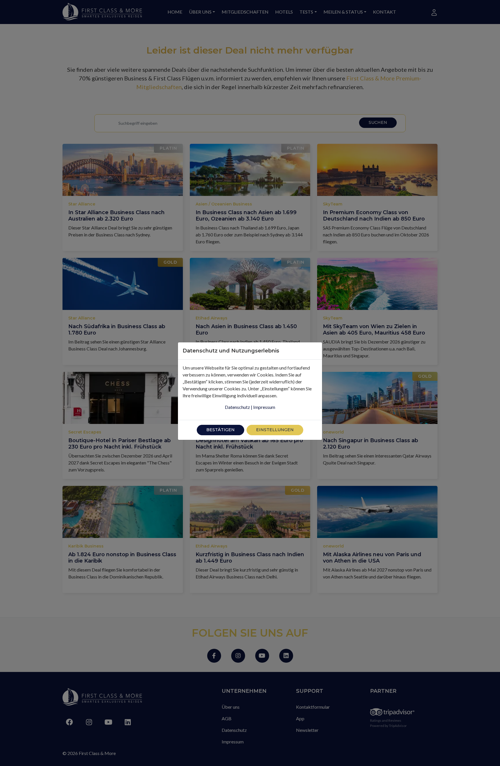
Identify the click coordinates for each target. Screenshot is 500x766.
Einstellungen (275, 429)
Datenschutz (237, 407)
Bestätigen (220, 429)
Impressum (264, 407)
